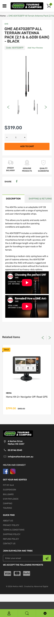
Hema (9, 393)
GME (6, 24)
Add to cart (27, 146)
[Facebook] (16, 181)
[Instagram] (12, 471)
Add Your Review (35, 48)
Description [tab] (13, 198)
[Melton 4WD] (27, 6)
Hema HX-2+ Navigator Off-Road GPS (27, 396)
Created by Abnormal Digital (36, 586)
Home (3, 16)
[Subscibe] (47, 558)
